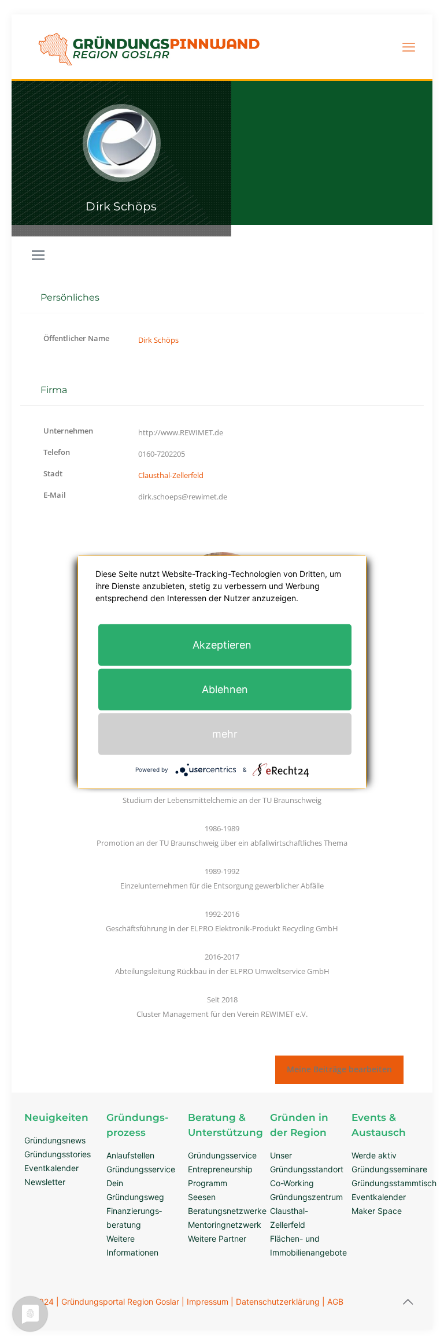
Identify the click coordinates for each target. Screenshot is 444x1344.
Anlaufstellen (130, 1155)
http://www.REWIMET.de (180, 432)
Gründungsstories (57, 1154)
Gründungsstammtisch (394, 1183)
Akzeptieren (222, 644)
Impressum (207, 1301)
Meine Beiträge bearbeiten (339, 1069)
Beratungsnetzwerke (227, 1211)
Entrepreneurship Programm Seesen (220, 1183)
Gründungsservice (140, 1169)
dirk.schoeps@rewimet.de (182, 496)
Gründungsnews (55, 1140)
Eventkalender (51, 1168)
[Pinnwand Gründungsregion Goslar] (149, 72)
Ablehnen (225, 689)
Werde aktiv (374, 1155)
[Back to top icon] (407, 1302)
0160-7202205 (161, 454)
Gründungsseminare (389, 1169)
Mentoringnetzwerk (224, 1225)
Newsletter (44, 1182)
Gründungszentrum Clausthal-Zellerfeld (306, 1211)
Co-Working (292, 1183)
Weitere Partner (217, 1238)
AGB (335, 1301)
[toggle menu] (38, 256)
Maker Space (377, 1211)
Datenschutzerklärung (278, 1301)
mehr (225, 733)
